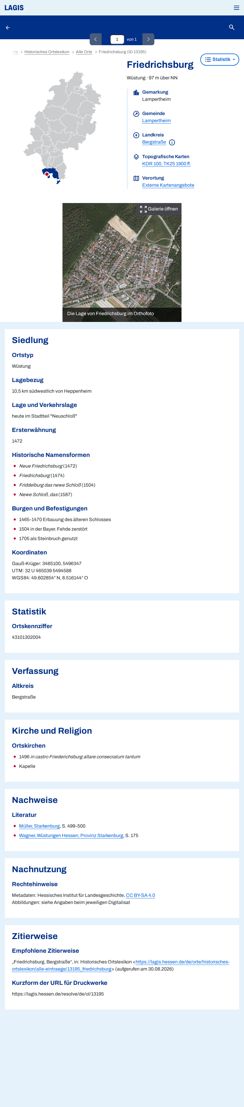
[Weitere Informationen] (172, 141)
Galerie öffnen (162, 208)
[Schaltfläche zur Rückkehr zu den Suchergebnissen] (8, 27)
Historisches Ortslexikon (46, 52)
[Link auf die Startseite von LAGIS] (34, 7)
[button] (236, 7)
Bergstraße (154, 141)
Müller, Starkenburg (39, 825)
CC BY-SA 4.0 (140, 895)
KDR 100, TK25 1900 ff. (166, 163)
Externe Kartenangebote (168, 185)
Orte (14, 52)
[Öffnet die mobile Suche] (231, 27)
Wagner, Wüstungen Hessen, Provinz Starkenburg (71, 835)
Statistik (222, 59)
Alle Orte (84, 52)
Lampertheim (156, 120)
